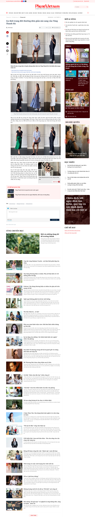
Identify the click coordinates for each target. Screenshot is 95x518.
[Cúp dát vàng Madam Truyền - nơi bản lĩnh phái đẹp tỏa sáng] (14, 265)
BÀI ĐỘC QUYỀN (73, 122)
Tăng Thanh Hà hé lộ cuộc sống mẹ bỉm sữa (49, 178)
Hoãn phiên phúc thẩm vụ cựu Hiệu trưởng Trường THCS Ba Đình (76, 184)
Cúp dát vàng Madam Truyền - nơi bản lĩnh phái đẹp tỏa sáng (41, 262)
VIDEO (68, 46)
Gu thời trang (12, 203)
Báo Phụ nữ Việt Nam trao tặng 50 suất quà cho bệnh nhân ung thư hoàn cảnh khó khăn (77, 30)
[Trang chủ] (7, 13)
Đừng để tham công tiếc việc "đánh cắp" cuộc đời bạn (40, 451)
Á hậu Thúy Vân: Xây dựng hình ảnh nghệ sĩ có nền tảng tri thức (41, 414)
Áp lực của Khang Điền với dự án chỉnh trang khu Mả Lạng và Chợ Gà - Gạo (77, 153)
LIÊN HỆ (87, 1)
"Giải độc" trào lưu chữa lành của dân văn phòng (39, 388)
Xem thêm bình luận (11, 224)
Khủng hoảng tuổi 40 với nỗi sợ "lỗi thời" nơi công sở (40, 489)
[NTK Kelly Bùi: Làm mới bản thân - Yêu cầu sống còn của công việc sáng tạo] (14, 442)
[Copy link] (7, 54)
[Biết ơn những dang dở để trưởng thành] (22, 243)
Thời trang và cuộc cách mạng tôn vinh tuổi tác (39, 464)
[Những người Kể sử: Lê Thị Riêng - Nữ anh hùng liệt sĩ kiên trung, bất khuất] (77, 55)
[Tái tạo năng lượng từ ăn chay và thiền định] (14, 404)
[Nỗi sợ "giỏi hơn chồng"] (14, 480)
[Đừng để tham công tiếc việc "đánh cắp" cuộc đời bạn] (14, 455)
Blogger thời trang (20, 203)
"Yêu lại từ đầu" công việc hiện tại (34, 426)
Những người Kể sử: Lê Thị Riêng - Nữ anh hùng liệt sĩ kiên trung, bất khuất (77, 66)
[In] (7, 50)
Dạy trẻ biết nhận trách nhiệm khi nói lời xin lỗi (78, 178)
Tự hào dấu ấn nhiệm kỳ (69, 79)
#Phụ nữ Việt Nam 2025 (71, 233)
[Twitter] (7, 43)
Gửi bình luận (54, 219)
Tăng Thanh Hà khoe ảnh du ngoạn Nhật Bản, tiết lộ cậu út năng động (26, 72)
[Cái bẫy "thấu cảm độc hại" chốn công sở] (14, 379)
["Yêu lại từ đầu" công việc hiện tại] (14, 430)
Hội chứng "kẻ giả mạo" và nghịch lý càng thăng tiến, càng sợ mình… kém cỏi (42, 502)
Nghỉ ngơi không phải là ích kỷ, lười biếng (37, 299)
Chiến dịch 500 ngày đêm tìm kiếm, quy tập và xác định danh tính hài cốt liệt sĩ (76, 204)
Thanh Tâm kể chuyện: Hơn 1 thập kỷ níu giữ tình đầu (77, 112)
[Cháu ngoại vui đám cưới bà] (77, 99)
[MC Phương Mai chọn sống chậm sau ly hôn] (14, 367)
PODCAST (70, 90)
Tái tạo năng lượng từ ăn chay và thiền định (38, 400)
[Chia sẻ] (7, 47)
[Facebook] (23, 1)
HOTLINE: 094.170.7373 (78, 1)
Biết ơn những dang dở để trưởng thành (50, 235)
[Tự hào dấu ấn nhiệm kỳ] (71, 73)
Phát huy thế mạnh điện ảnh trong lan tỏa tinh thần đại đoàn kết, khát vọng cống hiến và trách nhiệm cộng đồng (77, 40)
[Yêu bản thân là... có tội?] (14, 316)
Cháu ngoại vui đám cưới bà (75, 108)
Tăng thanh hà (29, 203)
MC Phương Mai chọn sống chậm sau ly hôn (37, 362)
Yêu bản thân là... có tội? (31, 312)
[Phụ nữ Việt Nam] (47, 7)
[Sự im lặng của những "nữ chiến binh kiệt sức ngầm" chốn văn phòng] (14, 341)
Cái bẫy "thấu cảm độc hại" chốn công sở (36, 375)
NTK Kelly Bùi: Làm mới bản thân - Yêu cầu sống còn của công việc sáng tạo (41, 439)
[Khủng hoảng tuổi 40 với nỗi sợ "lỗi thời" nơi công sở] (14, 493)
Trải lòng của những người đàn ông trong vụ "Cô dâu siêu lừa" (78, 34)
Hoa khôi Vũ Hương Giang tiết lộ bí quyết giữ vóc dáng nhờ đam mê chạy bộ (41, 350)
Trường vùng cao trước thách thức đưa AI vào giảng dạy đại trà (78, 172)
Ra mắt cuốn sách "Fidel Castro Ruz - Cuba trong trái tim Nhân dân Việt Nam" (78, 190)
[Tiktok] (25, 1)
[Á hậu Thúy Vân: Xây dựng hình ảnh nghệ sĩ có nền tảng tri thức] (14, 417)
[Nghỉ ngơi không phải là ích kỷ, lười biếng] (14, 303)
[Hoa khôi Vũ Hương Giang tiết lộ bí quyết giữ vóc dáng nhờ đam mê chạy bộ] (14, 354)
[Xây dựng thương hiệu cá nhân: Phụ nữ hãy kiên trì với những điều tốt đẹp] (14, 278)
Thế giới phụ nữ (15, 17)
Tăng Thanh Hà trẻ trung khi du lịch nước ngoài (21, 70)
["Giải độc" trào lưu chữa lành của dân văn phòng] (14, 392)
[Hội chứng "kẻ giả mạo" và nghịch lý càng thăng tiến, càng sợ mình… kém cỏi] (14, 506)
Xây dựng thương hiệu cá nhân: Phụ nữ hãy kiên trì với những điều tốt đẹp (41, 274)
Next (88, 141)
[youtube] (22, 1)
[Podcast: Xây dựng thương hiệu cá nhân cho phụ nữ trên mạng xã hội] (14, 291)
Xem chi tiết (70, 221)
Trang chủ (8, 17)
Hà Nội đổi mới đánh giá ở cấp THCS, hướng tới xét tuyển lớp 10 (77, 166)
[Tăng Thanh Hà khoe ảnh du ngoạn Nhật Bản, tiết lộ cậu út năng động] (10, 196)
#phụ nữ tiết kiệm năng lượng (72, 230)
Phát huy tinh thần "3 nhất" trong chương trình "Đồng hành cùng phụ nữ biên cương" (83, 82)
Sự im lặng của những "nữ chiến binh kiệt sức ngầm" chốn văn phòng (40, 338)
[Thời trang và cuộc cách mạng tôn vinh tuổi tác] (14, 468)
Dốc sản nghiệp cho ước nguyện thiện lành (76, 22)
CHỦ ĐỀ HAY (70, 227)
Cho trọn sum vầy (71, 116)
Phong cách (22, 17)
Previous (66, 141)
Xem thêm (33, 515)
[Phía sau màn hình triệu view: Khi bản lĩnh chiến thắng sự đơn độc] (14, 329)
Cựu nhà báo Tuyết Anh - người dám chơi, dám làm (77, 25)
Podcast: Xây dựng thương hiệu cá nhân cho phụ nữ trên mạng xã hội (42, 287)
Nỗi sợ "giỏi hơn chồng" (31, 476)
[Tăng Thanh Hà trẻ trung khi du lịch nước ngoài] (10, 191)
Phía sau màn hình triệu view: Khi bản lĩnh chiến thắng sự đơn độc (41, 325)
